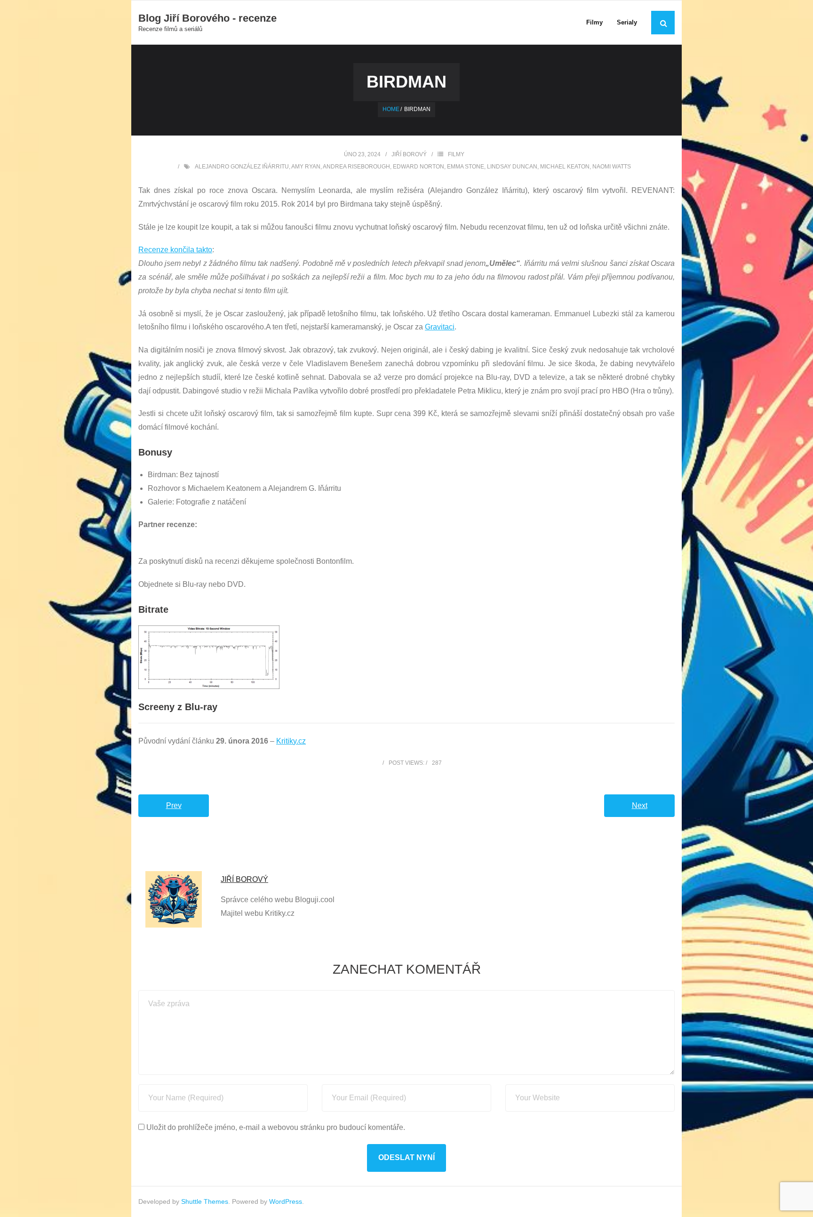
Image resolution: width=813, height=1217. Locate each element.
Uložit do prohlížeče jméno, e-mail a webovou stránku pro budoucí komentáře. (275, 1127)
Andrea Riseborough (356, 166)
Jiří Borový (409, 154)
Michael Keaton (565, 166)
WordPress (285, 1201)
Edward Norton (418, 166)
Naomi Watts (611, 166)
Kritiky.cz (291, 741)
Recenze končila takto (175, 250)
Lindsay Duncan (512, 166)
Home (391, 109)
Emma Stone (465, 166)
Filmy (456, 154)
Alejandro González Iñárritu (242, 166)
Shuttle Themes (204, 1201)
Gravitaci (439, 327)
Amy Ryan (305, 166)
